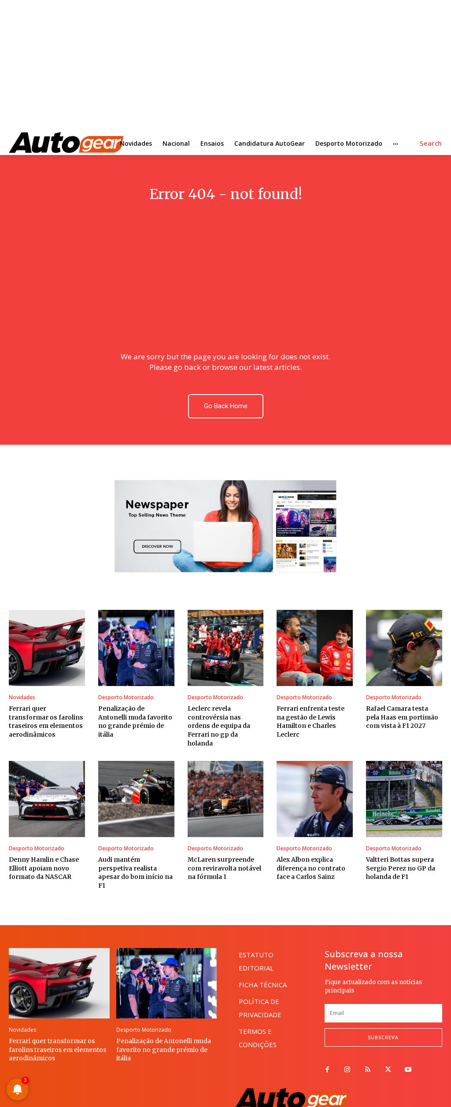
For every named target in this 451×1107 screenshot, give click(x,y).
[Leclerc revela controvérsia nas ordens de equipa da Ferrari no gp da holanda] (226, 648)
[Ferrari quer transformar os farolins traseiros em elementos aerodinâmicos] (47, 648)
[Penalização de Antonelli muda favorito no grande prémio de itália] (136, 648)
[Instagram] (347, 1070)
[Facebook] (327, 1070)
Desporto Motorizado (126, 697)
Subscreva (383, 1037)
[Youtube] (408, 1070)
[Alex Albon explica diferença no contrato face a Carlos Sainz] (315, 799)
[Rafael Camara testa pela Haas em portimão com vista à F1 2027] (404, 648)
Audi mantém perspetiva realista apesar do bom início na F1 (135, 872)
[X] (388, 1070)
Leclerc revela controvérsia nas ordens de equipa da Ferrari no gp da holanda (219, 726)
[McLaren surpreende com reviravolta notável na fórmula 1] (226, 799)
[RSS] (368, 1070)
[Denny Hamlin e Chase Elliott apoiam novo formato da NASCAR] (47, 799)
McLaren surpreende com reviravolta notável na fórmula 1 (224, 868)
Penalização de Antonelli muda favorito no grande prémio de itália (135, 721)
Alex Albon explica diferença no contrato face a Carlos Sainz (311, 868)
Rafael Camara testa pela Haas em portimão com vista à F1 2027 (402, 717)
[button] (431, 143)
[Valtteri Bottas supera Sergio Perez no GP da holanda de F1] (404, 799)
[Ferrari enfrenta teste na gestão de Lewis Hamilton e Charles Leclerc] (315, 648)
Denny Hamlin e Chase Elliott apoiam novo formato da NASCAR (44, 868)
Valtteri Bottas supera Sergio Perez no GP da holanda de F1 (400, 868)
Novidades (22, 697)
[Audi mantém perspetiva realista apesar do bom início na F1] (136, 799)
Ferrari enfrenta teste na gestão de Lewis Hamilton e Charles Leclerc (310, 721)
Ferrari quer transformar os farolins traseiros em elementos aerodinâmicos (46, 721)
